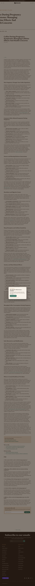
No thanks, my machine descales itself (14, 297)
